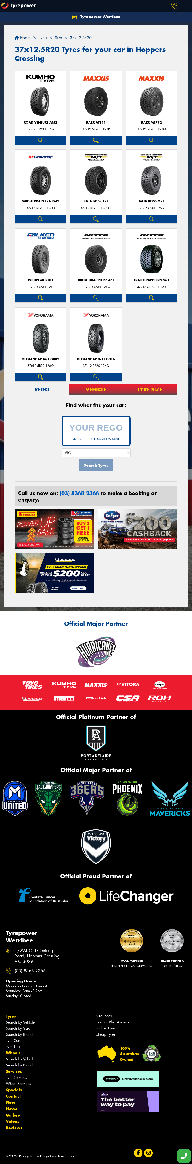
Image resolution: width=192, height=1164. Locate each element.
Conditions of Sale (62, 1156)
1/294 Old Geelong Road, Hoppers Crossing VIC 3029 (37, 956)
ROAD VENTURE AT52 (40, 122)
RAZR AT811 (96, 122)
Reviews (14, 1127)
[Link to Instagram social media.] (148, 1153)
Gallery (13, 1115)
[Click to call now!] (174, 6)
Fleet (10, 1102)
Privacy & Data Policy (33, 1156)
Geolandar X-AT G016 (96, 359)
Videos (12, 1121)
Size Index (104, 1016)
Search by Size (18, 1028)
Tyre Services (16, 1077)
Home (24, 37)
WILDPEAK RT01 (40, 280)
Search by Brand (19, 1034)
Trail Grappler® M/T (151, 280)
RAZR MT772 (151, 122)
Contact (13, 1096)
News (11, 1108)
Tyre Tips (13, 1046)
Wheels (13, 1052)
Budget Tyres (106, 1028)
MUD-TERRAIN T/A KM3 (40, 201)
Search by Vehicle (20, 1022)
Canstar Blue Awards (112, 1022)
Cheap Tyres (105, 1034)
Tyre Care (13, 1040)
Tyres (11, 1016)
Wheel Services (18, 1083)
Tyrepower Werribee (100, 16)
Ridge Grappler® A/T (96, 280)
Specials (14, 1089)
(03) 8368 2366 (79, 493)
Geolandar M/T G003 (40, 359)
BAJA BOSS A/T (96, 201)
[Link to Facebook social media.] (138, 1153)
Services (14, 1071)
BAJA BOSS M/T (151, 201)
